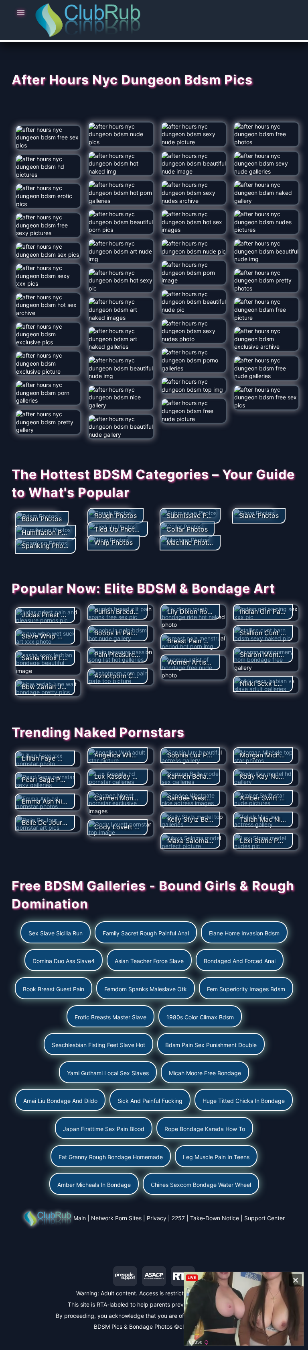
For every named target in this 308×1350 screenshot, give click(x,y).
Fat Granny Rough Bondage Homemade (111, 1157)
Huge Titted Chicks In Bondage (244, 1100)
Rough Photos (115, 515)
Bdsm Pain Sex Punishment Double (211, 1044)
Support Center (264, 1218)
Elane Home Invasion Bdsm (244, 933)
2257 (178, 1218)
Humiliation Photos (50, 532)
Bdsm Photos (42, 519)
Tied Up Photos (118, 529)
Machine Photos (190, 542)
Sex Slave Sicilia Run (55, 933)
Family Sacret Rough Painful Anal (146, 933)
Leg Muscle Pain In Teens (216, 1157)
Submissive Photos (195, 515)
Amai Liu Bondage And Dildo (60, 1100)
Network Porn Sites (116, 1218)
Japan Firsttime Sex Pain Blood (103, 1128)
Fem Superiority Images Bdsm (246, 989)
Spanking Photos (47, 546)
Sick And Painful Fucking (150, 1100)
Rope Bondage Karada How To (204, 1128)
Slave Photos (259, 515)
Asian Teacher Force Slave (149, 960)
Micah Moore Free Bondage (205, 1073)
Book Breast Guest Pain (53, 989)
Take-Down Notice (214, 1218)
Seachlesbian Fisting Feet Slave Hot (98, 1044)
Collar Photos (187, 529)
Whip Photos (113, 542)
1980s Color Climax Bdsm (200, 1017)
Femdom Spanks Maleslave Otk (145, 989)
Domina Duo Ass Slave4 (63, 960)
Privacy (156, 1218)
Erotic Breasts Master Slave (110, 1017)
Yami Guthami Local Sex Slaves (108, 1073)
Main (79, 1218)
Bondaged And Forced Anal (240, 960)
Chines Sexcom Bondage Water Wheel (201, 1184)
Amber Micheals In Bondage (94, 1184)
